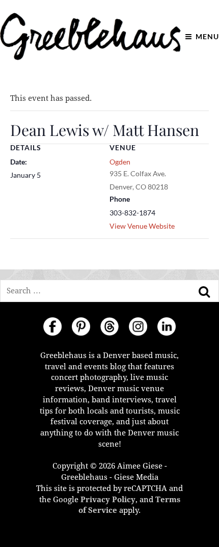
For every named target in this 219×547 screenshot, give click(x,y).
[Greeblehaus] (90, 36)
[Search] (204, 292)
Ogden (120, 161)
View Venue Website (142, 226)
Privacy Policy (107, 499)
